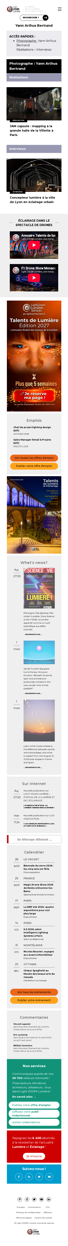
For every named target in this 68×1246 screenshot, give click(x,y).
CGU (48, 1207)
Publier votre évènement (34, 1000)
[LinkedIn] (29, 1176)
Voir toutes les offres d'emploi (34, 458)
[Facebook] (18, 1176)
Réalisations (25, 49)
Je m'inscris (34, 1156)
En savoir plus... (33, 634)
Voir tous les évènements (34, 992)
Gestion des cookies (43, 1218)
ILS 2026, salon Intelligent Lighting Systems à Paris (36, 932)
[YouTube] (49, 1176)
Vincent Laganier (22, 1024)
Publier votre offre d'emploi (34, 466)
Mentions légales (24, 1218)
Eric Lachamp (20, 1035)
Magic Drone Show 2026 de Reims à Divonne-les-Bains (38, 888)
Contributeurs (34, 1207)
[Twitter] (39, 1176)
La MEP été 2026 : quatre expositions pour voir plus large (39, 910)
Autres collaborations (26, 1122)
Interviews (43, 49)
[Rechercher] (45, 18)
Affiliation (48, 1212)
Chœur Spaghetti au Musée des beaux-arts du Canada (39, 973)
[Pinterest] (20, 1199)
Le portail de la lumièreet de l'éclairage (34, 9)
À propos (21, 1207)
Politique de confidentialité (28, 1212)
